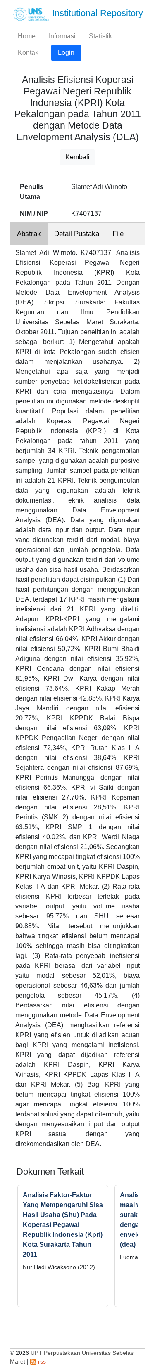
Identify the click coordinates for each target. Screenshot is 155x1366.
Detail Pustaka (76, 234)
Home (27, 36)
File (118, 234)
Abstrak (29, 234)
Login (66, 52)
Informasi (62, 36)
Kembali (77, 156)
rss (41, 1361)
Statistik (100, 36)
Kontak (28, 52)
